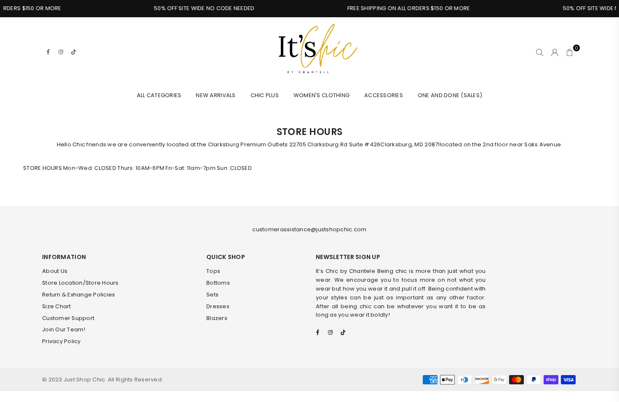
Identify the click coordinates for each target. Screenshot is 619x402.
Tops (213, 271)
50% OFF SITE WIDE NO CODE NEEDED (199, 8)
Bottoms (218, 283)
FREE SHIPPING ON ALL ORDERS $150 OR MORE (403, 8)
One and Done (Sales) (450, 95)
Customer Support (68, 318)
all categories (159, 95)
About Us (54, 271)
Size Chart (56, 306)
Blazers (216, 318)
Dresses (217, 306)
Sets (212, 295)
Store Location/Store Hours (80, 283)
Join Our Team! (63, 329)
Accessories (383, 95)
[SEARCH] (539, 52)
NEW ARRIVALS (215, 95)
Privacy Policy (61, 341)
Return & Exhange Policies (78, 295)
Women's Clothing (321, 95)
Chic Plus (265, 95)
